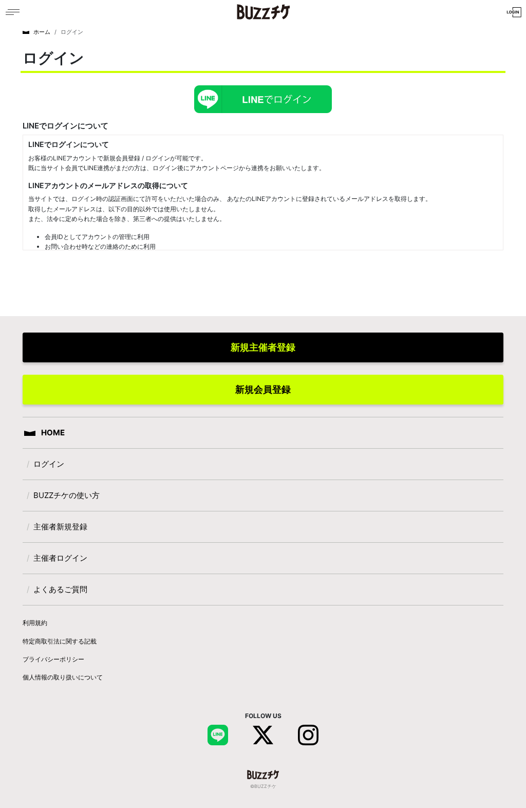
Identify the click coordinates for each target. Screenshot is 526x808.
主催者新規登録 (60, 526)
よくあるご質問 (60, 589)
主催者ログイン (60, 558)
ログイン (48, 464)
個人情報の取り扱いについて (63, 677)
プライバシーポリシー (53, 659)
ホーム (41, 31)
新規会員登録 (263, 389)
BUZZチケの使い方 (66, 495)
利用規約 (35, 623)
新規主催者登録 (263, 347)
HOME (52, 432)
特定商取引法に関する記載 (60, 641)
